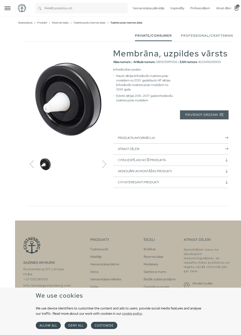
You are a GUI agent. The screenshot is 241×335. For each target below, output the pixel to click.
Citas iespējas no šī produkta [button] (142, 160)
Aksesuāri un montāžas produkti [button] (145, 171)
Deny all (75, 325)
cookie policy (132, 313)
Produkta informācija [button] (136, 138)
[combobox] (86, 8)
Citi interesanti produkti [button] (138, 182)
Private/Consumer (153, 36)
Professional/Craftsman (207, 36)
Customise (104, 325)
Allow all (48, 325)
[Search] (39, 8)
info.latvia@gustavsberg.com (47, 285)
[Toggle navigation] (7, 8)
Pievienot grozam (202, 115)
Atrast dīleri (128, 149)
